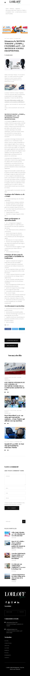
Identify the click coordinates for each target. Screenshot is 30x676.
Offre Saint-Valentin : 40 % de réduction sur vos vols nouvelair (18, 533)
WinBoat (12, 8)
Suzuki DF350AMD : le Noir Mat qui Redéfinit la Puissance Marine (14, 445)
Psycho (7, 652)
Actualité (7, 410)
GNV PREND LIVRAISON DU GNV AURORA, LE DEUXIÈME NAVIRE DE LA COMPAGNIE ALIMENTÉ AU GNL (15, 385)
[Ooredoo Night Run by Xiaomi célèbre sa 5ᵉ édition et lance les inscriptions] (7, 555)
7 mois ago (14, 581)
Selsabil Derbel (9, 55)
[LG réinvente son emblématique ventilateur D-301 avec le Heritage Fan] (7, 565)
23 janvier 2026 (8, 413)
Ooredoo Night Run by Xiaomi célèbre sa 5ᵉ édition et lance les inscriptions (18, 556)
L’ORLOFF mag (8, 377)
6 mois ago (14, 571)
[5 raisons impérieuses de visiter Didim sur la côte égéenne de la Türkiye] (7, 576)
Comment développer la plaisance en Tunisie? (14, 624)
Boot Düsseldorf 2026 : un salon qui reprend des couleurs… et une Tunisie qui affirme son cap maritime (15, 418)
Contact (7, 657)
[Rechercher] (23, 521)
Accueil (7, 640)
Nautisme (18, 8)
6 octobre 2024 (17, 38)
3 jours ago (14, 560)
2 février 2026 (7, 380)
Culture (7, 648)
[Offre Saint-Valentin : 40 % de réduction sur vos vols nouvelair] (7, 534)
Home (7, 8)
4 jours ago (14, 537)
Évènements (8, 655)
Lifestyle (7, 645)
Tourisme (19, 377)
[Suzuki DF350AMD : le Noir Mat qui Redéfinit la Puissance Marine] (15, 433)
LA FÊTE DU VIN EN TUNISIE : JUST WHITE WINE (14, 631)
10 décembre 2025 (18, 441)
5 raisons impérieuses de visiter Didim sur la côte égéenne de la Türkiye (18, 577)
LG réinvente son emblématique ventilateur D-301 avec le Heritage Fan (18, 566)
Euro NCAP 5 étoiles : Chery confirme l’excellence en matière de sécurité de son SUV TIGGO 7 (18, 544)
